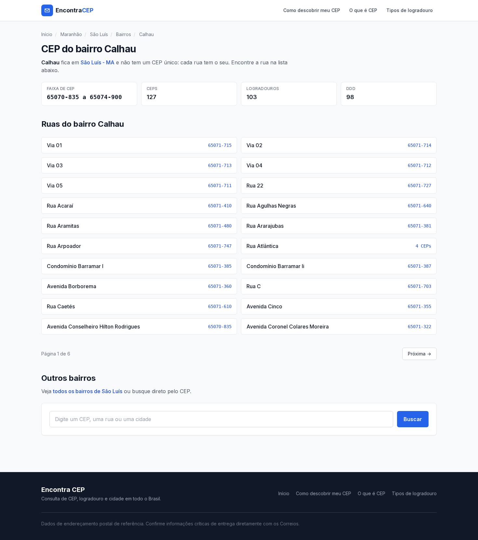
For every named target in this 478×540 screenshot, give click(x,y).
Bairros (123, 34)
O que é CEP (363, 10)
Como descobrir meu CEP (311, 10)
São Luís (99, 34)
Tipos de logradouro (409, 10)
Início (46, 34)
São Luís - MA (97, 62)
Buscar (413, 419)
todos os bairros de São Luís (87, 391)
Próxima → (419, 353)
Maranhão (71, 34)
